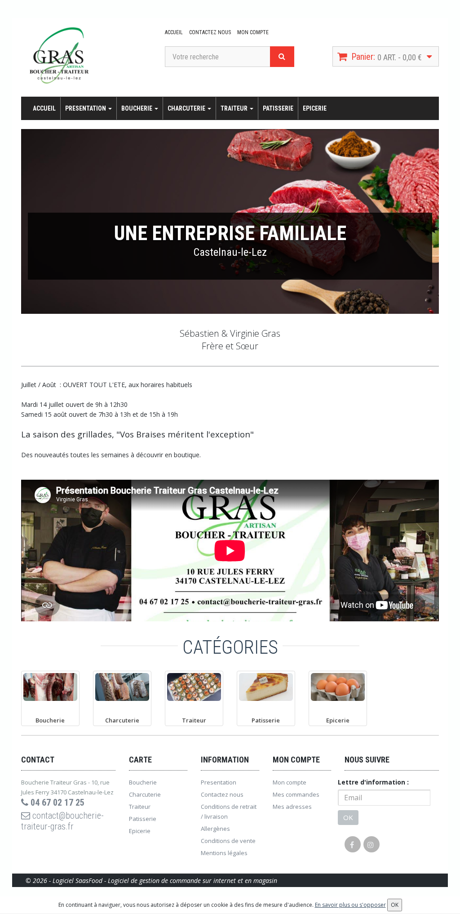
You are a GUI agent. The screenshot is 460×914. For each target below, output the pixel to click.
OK (348, 817)
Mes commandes (296, 794)
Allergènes (215, 829)
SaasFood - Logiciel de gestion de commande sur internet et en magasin (176, 880)
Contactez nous (210, 32)
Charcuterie (187, 108)
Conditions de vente (228, 841)
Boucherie (137, 108)
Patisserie (278, 108)
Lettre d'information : (373, 782)
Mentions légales (224, 853)
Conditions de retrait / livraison (229, 811)
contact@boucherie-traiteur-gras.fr (62, 821)
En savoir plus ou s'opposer (350, 905)
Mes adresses (292, 807)
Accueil (174, 32)
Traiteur (235, 108)
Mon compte (253, 32)
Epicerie (315, 108)
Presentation (86, 108)
